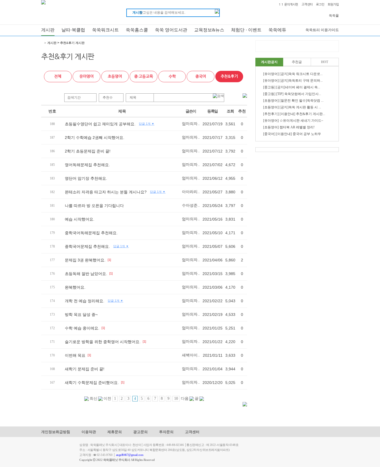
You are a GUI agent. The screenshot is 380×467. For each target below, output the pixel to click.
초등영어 (115, 76)
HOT (324, 62)
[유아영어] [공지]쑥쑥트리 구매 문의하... (293, 81)
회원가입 (333, 4)
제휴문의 (114, 432)
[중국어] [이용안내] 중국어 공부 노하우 (292, 134)
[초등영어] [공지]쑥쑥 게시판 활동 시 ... (292, 107)
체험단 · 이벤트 (246, 30)
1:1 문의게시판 (288, 4)
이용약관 (89, 432)
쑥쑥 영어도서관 (171, 30)
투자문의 (166, 432)
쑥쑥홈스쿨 (137, 30)
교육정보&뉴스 (209, 30)
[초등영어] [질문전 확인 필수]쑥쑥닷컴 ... (293, 101)
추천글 (297, 62)
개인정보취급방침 (55, 432)
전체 (57, 76)
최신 (93, 398)
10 (176, 398)
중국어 (200, 76)
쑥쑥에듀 (277, 30)
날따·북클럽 (73, 30)
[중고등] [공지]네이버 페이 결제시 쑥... (291, 87)
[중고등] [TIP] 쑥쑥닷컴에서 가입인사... (292, 94)
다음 (185, 398)
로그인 (320, 4)
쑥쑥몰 (334, 16)
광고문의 (140, 432)
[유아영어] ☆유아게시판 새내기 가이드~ (293, 121)
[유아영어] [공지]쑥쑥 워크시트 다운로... (293, 74)
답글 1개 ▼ (146, 123)
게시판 (48, 30)
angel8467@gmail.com (130, 454)
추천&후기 (229, 76)
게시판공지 (269, 62)
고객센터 (307, 4)
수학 (172, 76)
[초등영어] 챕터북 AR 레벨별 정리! (289, 127)
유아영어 (86, 76)
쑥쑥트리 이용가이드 (322, 30)
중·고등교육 (143, 76)
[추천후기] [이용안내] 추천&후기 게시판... (294, 114)
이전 (107, 398)
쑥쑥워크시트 (105, 30)
